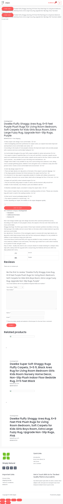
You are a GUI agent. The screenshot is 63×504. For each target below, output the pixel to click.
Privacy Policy (6, 478)
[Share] (8, 500)
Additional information (13, 215)
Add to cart (18, 208)
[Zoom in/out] (19, 500)
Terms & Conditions (7, 482)
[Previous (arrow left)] (2, 502)
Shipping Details (6, 480)
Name (8, 313)
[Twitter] (7, 468)
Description (10, 213)
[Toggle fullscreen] (13, 500)
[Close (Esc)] (2, 500)
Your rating (9, 287)
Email (8, 317)
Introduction (36, 457)
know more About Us (39, 459)
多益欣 (7, 3)
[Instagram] (11, 468)
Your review (10, 290)
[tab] (33, 213)
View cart (7, 8)
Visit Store (36, 461)
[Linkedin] (15, 468)
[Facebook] (3, 468)
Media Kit (5, 484)
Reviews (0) (10, 217)
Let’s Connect (37, 463)
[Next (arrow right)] (8, 502)
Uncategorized (8, 121)
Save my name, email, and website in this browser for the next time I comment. (30, 321)
